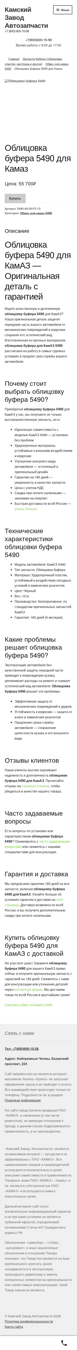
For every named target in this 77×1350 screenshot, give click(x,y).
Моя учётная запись (13, 1343)
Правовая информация (23, 1100)
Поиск (38, 1343)
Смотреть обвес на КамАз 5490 (28, 1004)
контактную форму (28, 989)
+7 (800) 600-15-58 (17, 31)
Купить (15, 198)
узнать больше (26, 508)
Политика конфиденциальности (29, 1321)
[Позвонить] (64, 1343)
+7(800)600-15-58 (38, 39)
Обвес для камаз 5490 (36, 213)
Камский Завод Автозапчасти (26, 17)
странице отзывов (35, 786)
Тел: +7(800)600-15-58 (22, 1048)
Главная (14, 59)
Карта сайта (14, 1326)
